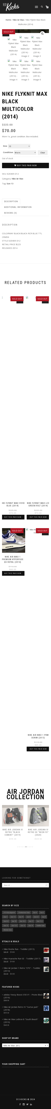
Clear (42, 152)
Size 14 (31, 925)
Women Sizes (8, 930)
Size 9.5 (6, 921)
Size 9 (44, 917)
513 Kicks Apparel (9, 912)
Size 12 (6, 925)
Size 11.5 (39, 921)
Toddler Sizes (40, 925)
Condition (8, 152)
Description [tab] (11, 201)
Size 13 (10, 183)
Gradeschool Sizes (24, 912)
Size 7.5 (13, 917)
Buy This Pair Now (27, 165)
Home (8, 20)
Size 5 (42, 912)
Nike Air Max (18, 20)
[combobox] (25, 1045)
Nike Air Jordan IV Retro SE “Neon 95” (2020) (38, 832)
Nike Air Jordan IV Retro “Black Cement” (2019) (13, 832)
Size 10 (14, 921)
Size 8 (28, 917)
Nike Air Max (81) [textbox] (24, 1045)
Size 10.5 (22, 921)
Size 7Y (21, 917)
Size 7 (5, 917)
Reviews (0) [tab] (10, 213)
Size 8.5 (36, 917)
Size (5, 146)
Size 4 (35, 912)
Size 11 (31, 921)
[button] (42, 33)
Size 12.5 (14, 925)
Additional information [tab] (18, 207)
